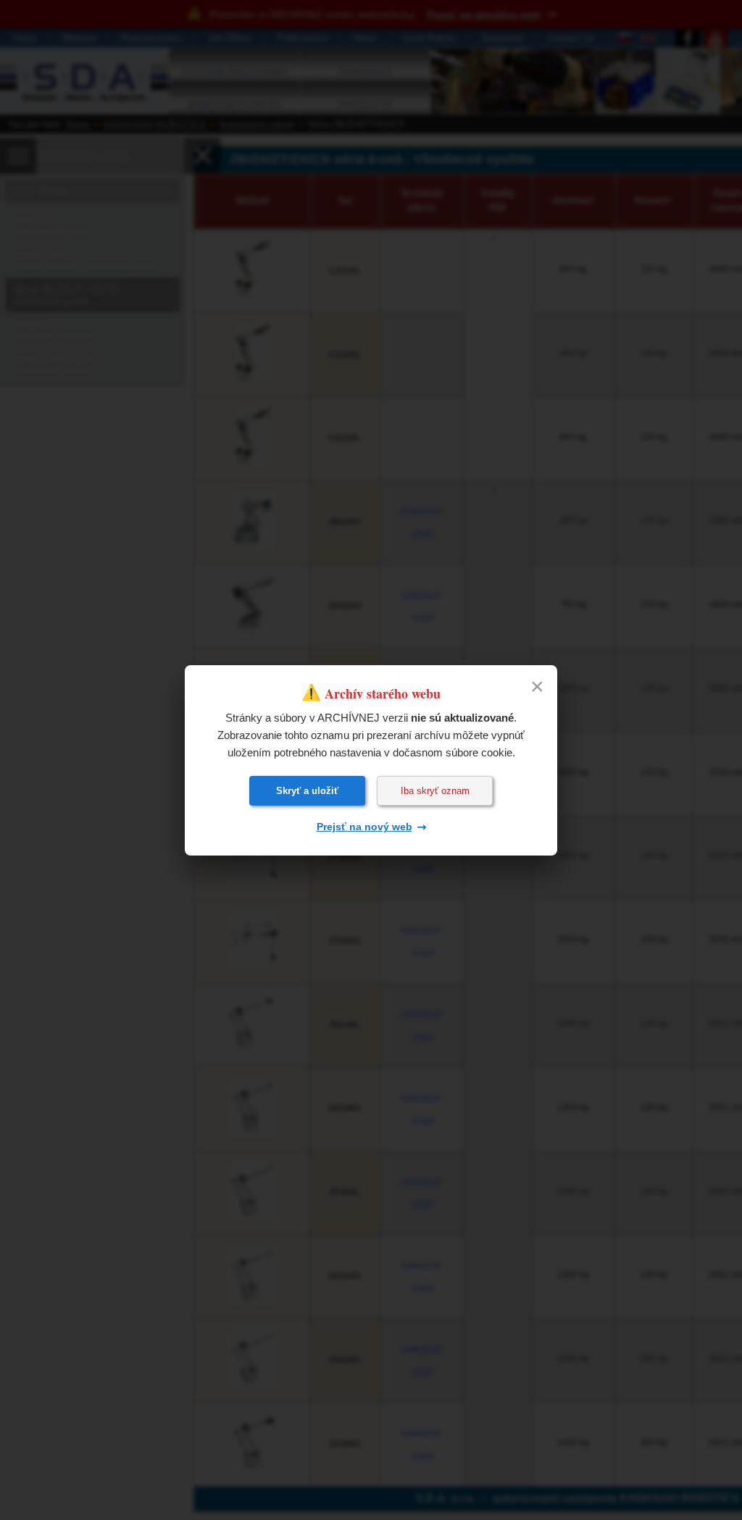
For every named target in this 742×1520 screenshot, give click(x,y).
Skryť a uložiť (307, 790)
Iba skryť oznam (435, 790)
